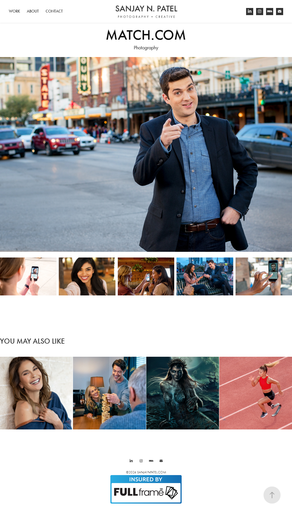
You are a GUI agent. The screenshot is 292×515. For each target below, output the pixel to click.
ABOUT (33, 11)
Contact (54, 11)
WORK (14, 11)
